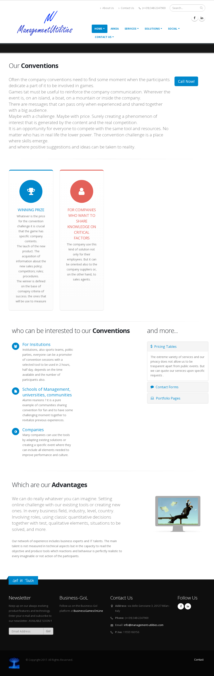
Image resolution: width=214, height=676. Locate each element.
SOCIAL (172, 28)
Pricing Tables (165, 346)
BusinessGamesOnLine (88, 611)
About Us (108, 8)
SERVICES (130, 28)
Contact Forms (166, 387)
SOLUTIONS (152, 28)
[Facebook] (194, 18)
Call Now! (186, 81)
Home (98, 28)
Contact (199, 659)
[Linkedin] (202, 18)
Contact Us (127, 8)
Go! (48, 631)
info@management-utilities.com (143, 625)
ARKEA (115, 28)
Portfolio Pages (167, 398)
